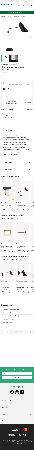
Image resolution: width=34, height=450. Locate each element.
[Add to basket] (13, 209)
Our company (7, 421)
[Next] (31, 37)
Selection (5, 408)
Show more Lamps (8, 322)
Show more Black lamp (9, 312)
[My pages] (19, 5)
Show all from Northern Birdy (10, 259)
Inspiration (6, 414)
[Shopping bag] (27, 5)
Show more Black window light (11, 316)
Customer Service (9, 401)
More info (30, 109)
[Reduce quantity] (2, 332)
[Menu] (31, 5)
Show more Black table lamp (11, 309)
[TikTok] (22, 392)
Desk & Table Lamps (19, 16)
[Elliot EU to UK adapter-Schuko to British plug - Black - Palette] (4, 89)
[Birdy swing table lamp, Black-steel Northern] (17, 37)
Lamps (9, 16)
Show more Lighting (8, 319)
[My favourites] (23, 5)
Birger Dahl (4, 64)
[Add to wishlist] (9, 209)
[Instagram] (17, 392)
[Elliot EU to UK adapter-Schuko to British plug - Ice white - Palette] (4, 83)
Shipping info (27, 102)
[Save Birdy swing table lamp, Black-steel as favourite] (31, 332)
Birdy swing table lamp (8, 17)
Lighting (3, 16)
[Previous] (3, 37)
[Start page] (7, 4)
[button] (4, 72)
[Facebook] (11, 392)
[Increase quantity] (7, 332)
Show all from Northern (8, 218)
